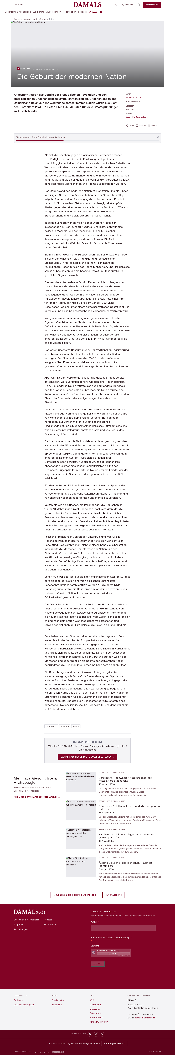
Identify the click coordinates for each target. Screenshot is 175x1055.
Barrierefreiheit (97, 1017)
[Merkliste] (139, 5)
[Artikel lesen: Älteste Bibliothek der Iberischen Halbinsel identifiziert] (113, 869)
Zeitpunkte (38, 12)
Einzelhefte (57, 1004)
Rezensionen (69, 12)
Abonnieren (152, 4)
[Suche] (116, 5)
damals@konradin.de (145, 1017)
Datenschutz (96, 1013)
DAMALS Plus (95, 12)
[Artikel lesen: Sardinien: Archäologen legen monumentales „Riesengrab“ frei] (113, 841)
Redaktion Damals (133, 97)
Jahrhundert (51, 726)
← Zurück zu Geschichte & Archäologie (74, 895)
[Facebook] (90, 1034)
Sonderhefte (58, 1000)
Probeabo (18, 1000)
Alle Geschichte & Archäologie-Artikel (35, 796)
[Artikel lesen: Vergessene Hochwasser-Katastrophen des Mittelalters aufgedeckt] (113, 784)
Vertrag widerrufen (99, 1022)
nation (76, 726)
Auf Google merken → (114, 1043)
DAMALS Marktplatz (24, 1004)
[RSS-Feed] (102, 1034)
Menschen (65, 726)
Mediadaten (95, 1004)
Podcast (82, 12)
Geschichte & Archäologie (18, 12)
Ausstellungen (53, 12)
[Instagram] (96, 1034)
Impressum (95, 1009)
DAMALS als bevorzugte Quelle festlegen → (87, 757)
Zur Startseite (113, 895)
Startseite (18, 19)
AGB (92, 1000)
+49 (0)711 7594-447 (142, 1014)
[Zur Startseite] (87, 4)
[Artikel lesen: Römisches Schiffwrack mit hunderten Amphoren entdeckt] (113, 812)
